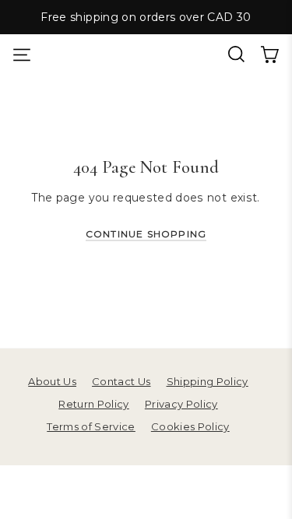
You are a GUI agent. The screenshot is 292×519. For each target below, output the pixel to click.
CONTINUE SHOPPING (146, 234)
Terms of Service (91, 426)
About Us (52, 381)
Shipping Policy (207, 381)
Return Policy (93, 404)
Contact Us (121, 381)
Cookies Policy (190, 426)
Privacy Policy (181, 404)
